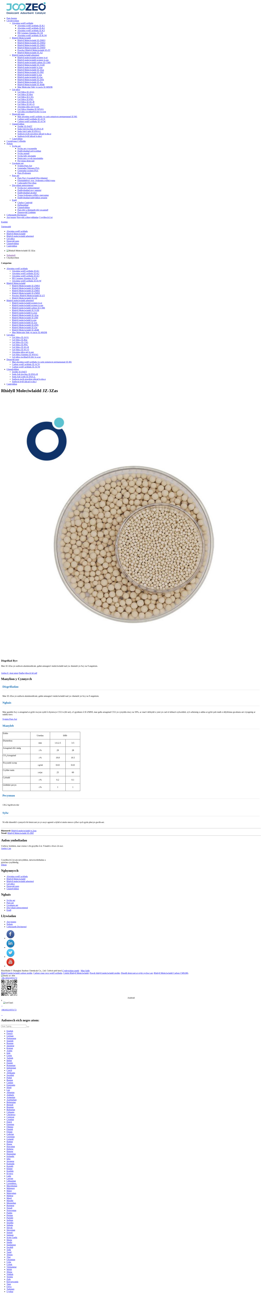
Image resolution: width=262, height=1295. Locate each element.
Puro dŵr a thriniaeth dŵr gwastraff (32, 210)
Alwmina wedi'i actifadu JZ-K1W (32, 35)
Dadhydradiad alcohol (27, 193)
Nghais (10, 143)
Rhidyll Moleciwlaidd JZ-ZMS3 (31, 40)
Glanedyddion (18, 124)
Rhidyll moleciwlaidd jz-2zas (30, 67)
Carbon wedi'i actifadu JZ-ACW (31, 121)
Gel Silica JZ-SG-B (25, 102)
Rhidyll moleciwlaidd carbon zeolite (16, 973)
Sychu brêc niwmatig (26, 156)
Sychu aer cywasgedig (27, 148)
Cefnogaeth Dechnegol (16, 215)
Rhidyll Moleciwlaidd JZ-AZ (30, 52)
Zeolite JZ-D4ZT (24, 126)
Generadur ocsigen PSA (27, 170)
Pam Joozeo (12, 18)
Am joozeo (11, 217)
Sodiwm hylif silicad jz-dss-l (29, 136)
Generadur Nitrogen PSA (28, 168)
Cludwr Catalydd (24, 202)
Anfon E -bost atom (9, 673)
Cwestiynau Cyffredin (16, 141)
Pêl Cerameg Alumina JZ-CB (30, 33)
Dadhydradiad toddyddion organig (32, 197)
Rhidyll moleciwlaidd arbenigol (25, 55)
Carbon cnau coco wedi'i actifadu (47, 973)
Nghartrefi (11, 255)
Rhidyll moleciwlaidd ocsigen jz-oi (32, 57)
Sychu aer (16, 146)
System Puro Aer (24, 166)
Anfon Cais (6, 848)
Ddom (4, 865)
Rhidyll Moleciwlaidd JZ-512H (31, 65)
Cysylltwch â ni (46, 217)
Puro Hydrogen (24, 173)
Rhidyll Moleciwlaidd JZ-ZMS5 (31, 45)
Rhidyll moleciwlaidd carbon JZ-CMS (33, 62)
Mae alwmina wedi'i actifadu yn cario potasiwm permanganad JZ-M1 (47, 116)
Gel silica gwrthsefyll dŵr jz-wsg (31, 111)
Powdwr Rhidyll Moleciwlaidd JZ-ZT (33, 50)
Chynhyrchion (13, 21)
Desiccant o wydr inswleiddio (30, 158)
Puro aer (15, 175)
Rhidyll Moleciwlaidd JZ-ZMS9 (31, 48)
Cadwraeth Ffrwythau (26, 183)
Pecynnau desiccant (25, 161)
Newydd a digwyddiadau (27, 217)
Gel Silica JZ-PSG (25, 99)
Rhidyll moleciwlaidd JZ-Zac (30, 77)
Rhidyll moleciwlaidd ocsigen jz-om (33, 60)
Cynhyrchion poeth (70, 970)
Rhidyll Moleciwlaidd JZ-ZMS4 (31, 43)
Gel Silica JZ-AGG (25, 92)
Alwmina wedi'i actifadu (22, 23)
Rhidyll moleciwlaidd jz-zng (29, 75)
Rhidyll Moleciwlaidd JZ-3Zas (30, 70)
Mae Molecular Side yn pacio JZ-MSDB (35, 87)
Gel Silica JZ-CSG (25, 97)
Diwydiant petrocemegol (22, 185)
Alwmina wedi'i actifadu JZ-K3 (31, 30)
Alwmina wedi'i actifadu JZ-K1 (31, 25)
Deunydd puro (18, 114)
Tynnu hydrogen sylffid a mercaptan (33, 195)
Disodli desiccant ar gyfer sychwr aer (137, 973)
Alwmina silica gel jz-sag (28, 107)
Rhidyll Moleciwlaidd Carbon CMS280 (171, 973)
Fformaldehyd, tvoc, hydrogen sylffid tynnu (36, 180)
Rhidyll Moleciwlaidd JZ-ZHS (30, 80)
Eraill (14, 200)
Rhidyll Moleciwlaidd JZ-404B (30, 84)
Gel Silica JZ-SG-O (26, 104)
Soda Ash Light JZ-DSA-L (29, 131)
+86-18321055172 (9, 978)
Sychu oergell (23, 153)
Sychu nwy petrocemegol (28, 188)
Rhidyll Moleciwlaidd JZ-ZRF (30, 72)
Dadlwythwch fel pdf (28, 673)
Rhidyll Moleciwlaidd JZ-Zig (30, 82)
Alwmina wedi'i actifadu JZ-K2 (31, 28)
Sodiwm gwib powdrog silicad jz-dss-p (34, 134)
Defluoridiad (22, 205)
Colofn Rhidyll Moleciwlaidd (76, 973)
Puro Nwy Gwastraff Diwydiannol (32, 178)
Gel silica (16, 89)
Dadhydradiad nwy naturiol (29, 190)
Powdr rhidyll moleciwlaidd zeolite (105, 973)
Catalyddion (17, 139)
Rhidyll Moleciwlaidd (21, 38)
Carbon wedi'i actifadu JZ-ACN (31, 119)
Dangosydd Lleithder (26, 212)
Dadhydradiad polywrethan (29, 151)
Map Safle (85, 970)
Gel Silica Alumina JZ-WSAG (30, 109)
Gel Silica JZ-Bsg (25, 94)
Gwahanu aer (18, 163)
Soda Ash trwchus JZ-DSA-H (30, 129)
